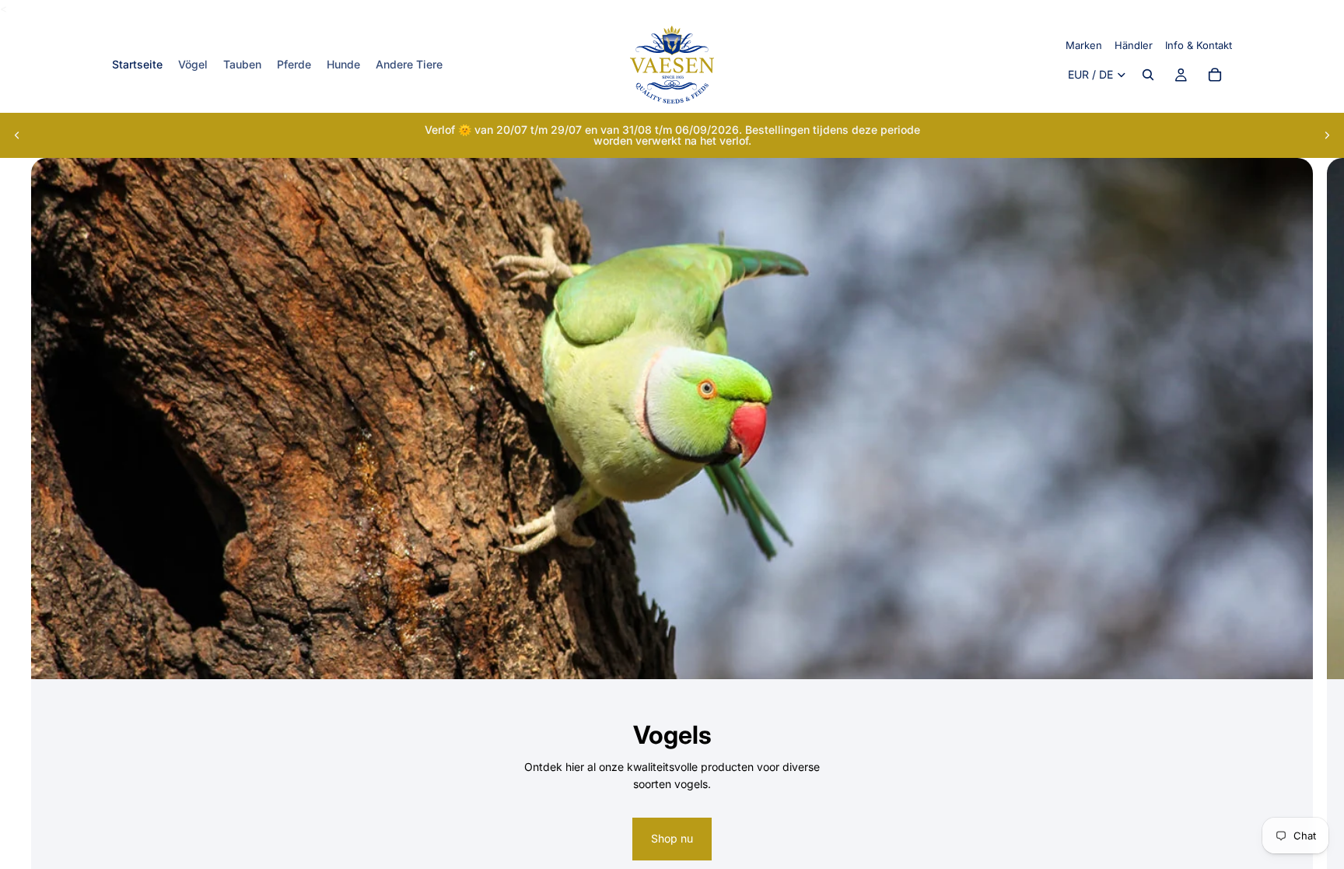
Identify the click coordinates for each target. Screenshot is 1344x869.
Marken (1084, 45)
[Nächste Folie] (1327, 135)
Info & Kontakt (1198, 45)
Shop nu (672, 838)
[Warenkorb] (1215, 75)
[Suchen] (1148, 75)
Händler (1134, 45)
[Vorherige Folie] (17, 135)
